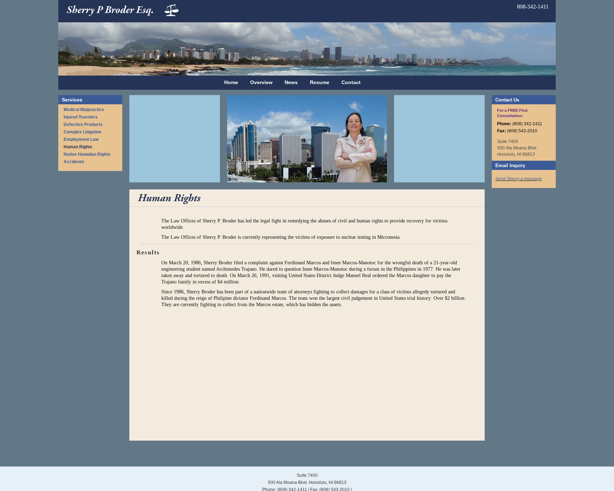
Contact (351, 82)
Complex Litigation (82, 131)
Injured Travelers (81, 117)
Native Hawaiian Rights (87, 154)
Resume (319, 82)
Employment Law (81, 139)
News (291, 82)
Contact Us (507, 100)
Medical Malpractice (84, 109)
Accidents (74, 161)
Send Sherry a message (518, 178)
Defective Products (83, 124)
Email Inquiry (510, 165)
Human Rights (78, 146)
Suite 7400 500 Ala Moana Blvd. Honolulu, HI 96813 (517, 148)
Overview (261, 82)
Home (231, 82)
